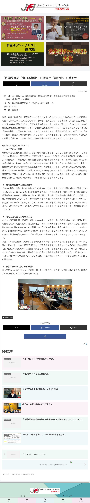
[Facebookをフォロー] (45, 336)
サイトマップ (67, 496)
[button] (73, 83)
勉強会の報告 (9, 317)
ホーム (23, 496)
